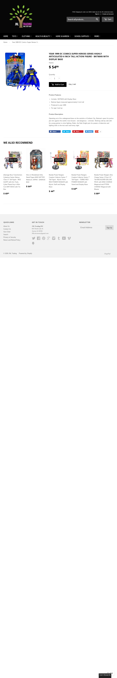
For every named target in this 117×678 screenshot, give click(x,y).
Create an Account (108, 14)
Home (5, 36)
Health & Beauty (43, 36)
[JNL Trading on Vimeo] (69, 239)
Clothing (26, 36)
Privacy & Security (9, 237)
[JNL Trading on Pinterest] (43, 239)
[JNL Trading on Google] (48, 239)
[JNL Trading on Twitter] (33, 239)
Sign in (97, 14)
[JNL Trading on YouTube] (64, 239)
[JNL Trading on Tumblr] (59, 239)
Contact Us (7, 229)
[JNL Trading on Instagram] (54, 239)
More (96, 36)
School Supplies (81, 36)
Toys (14, 36)
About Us (6, 226)
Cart (109, 19)
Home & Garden (62, 36)
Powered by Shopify (25, 253)
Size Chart (6, 232)
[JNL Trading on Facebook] (38, 239)
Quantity (52, 74)
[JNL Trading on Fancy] (33, 244)
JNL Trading (13, 253)
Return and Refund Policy (11, 240)
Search (5, 234)
